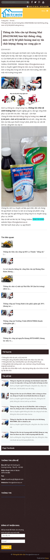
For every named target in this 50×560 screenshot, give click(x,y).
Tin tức (12, 20)
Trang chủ (4, 20)
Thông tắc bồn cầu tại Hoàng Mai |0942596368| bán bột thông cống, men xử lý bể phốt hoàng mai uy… (24, 24)
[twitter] (35, 2)
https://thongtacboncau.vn (35, 64)
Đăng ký (6, 547)
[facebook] (31, 2)
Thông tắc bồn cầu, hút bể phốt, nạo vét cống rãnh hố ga (21, 362)
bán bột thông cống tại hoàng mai (26, 116)
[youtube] (42, 2)
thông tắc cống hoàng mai (17, 108)
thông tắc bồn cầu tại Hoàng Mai (30, 67)
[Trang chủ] (12, 12)
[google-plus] (38, 2)
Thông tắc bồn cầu (19, 554)
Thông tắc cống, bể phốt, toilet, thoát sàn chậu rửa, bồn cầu (22, 360)
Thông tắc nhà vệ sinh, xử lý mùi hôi (14, 357)
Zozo (47, 558)
